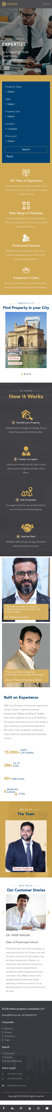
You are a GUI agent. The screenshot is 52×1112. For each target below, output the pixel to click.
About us (8, 1029)
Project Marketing (13, 1061)
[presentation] (6, 845)
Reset (10, 156)
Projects (8, 1057)
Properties (9, 1054)
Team (7, 1040)
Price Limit (11, 136)
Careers (8, 1032)
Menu (46, 4)
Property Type (13, 87)
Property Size (12, 111)
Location (10, 124)
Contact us (9, 1036)
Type (8, 99)
